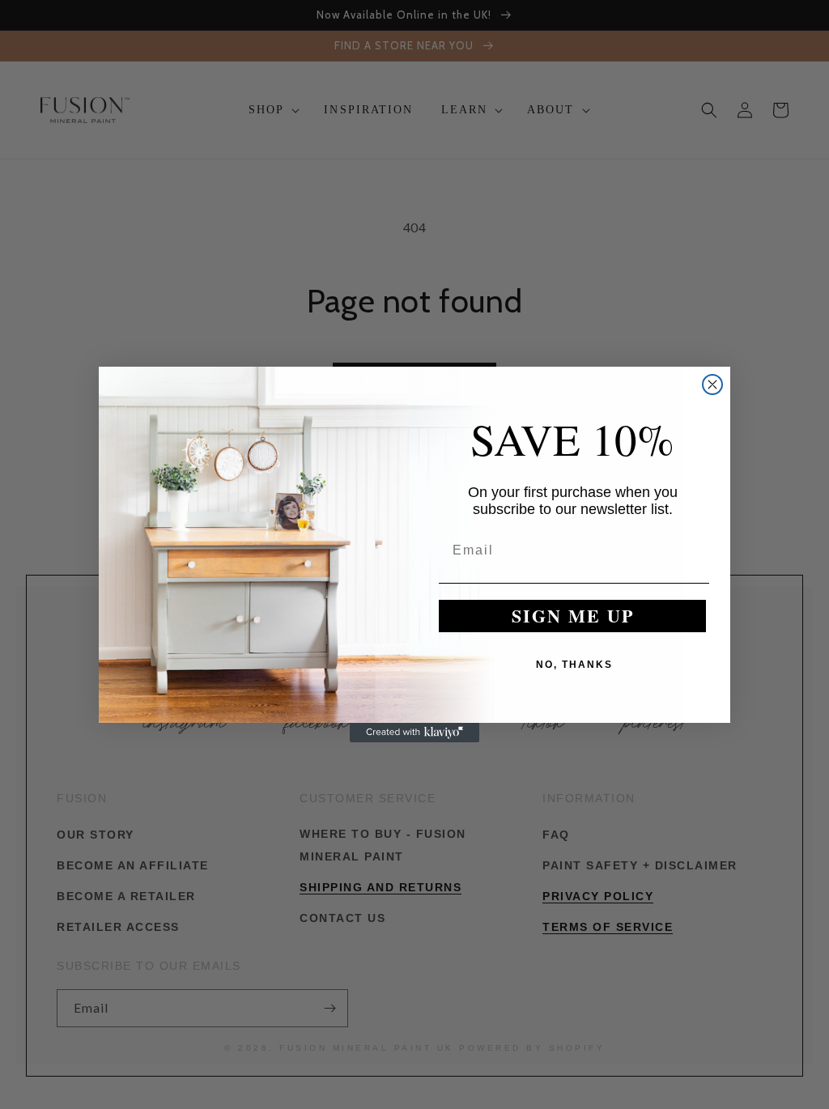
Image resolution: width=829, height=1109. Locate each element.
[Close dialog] (712, 384)
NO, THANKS (574, 664)
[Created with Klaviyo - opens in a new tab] (414, 732)
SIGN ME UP (573, 615)
